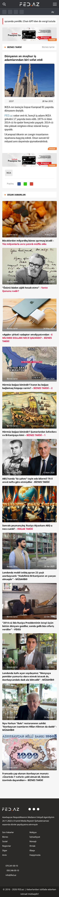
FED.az (9, 115)
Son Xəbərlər (8, 832)
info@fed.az (11, 875)
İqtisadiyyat (34, 836)
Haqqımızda (34, 855)
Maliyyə (32, 832)
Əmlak (32, 846)
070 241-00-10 (12, 865)
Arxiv (4, 855)
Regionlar (6, 846)
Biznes (5, 836)
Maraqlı (32, 841)
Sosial (4, 841)
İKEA (9, 172)
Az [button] (53, 12)
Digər (4, 850)
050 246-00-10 (12, 870)
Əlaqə (32, 850)
